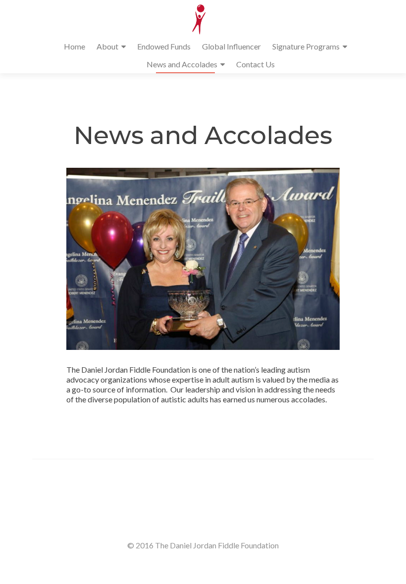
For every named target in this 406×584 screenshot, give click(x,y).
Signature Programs (306, 46)
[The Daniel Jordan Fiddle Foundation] (199, 19)
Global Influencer (231, 46)
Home (74, 46)
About (107, 46)
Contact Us (255, 64)
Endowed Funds (164, 46)
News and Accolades (182, 64)
